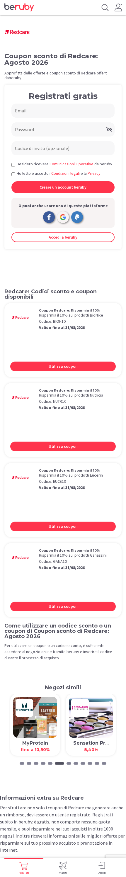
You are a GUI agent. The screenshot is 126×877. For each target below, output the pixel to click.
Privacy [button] (94, 173)
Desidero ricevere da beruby (64, 164)
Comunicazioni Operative (71, 164)
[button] (22, 763)
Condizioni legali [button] (65, 173)
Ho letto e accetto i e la (59, 173)
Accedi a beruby (63, 237)
